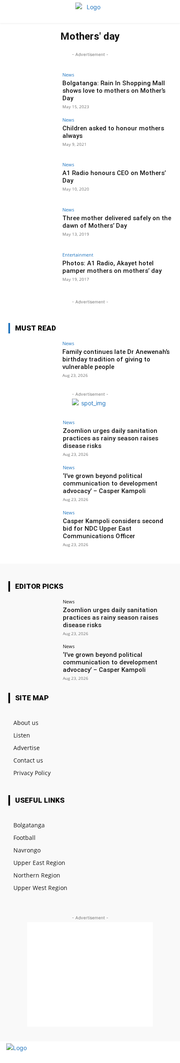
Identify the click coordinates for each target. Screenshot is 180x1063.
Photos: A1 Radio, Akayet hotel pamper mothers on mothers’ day (112, 267)
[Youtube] (164, 1052)
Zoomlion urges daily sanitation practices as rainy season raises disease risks (110, 438)
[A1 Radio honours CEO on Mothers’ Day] (32, 180)
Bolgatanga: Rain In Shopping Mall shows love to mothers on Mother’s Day (113, 90)
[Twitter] (149, 1052)
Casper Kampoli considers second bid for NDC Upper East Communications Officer (113, 528)
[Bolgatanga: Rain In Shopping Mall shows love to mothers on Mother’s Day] (32, 90)
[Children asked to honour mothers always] (32, 135)
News (68, 74)
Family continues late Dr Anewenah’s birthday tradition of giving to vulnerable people (116, 359)
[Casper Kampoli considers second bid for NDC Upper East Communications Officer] (32, 528)
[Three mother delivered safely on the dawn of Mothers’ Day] (32, 225)
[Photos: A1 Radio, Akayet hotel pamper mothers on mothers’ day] (32, 270)
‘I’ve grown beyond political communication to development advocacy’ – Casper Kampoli (110, 483)
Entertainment (77, 254)
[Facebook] (135, 1052)
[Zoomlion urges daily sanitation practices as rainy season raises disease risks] (32, 438)
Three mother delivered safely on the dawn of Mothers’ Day (116, 221)
